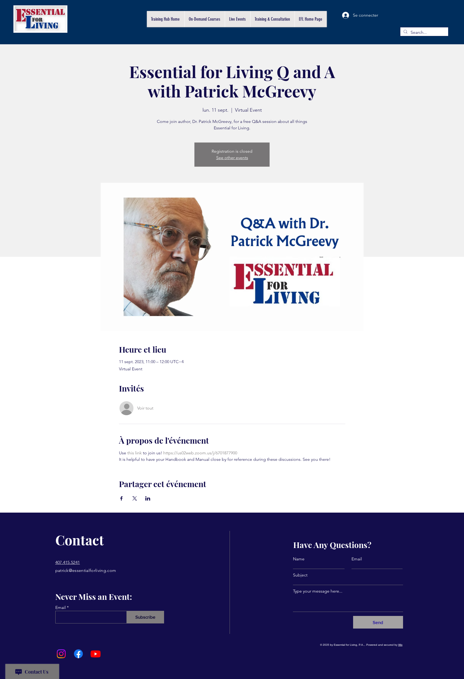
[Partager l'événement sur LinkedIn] (147, 498)
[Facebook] (78, 654)
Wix (400, 644)
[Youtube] (96, 654)
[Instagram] (61, 654)
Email (60, 607)
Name (299, 559)
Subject (300, 575)
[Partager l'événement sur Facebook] (121, 498)
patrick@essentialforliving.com (85, 570)
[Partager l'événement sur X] (134, 498)
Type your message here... (317, 591)
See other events (232, 157)
